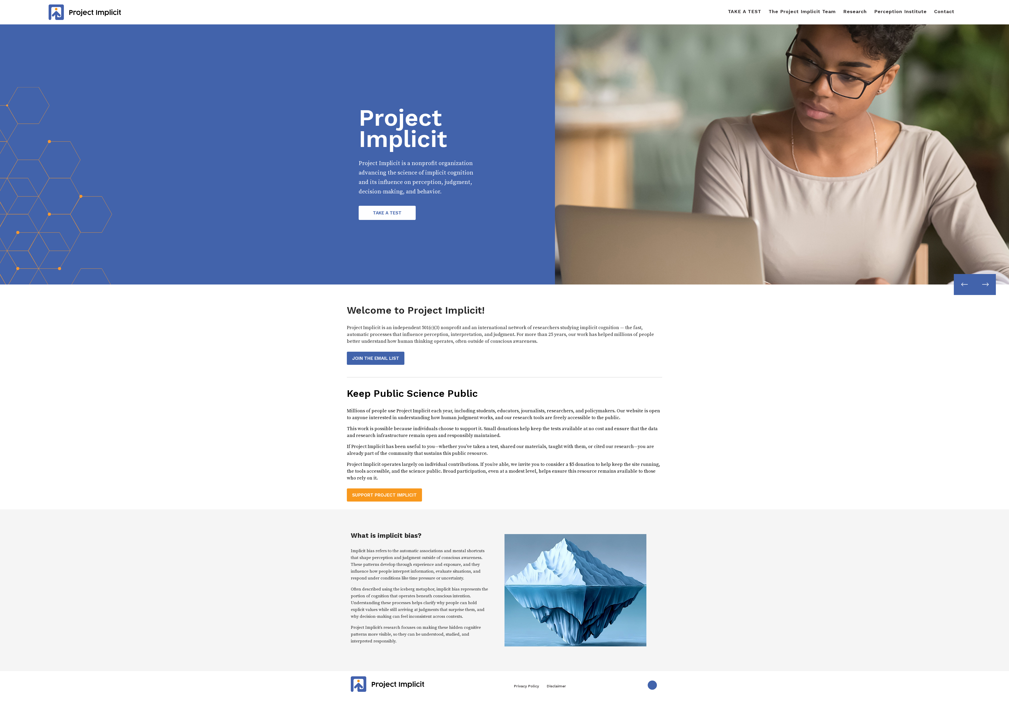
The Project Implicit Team (802, 11)
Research (855, 11)
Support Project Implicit (384, 495)
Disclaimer (556, 686)
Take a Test (387, 212)
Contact (944, 11)
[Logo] (85, 11)
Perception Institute (900, 11)
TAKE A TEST (744, 11)
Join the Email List (375, 358)
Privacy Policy (526, 686)
